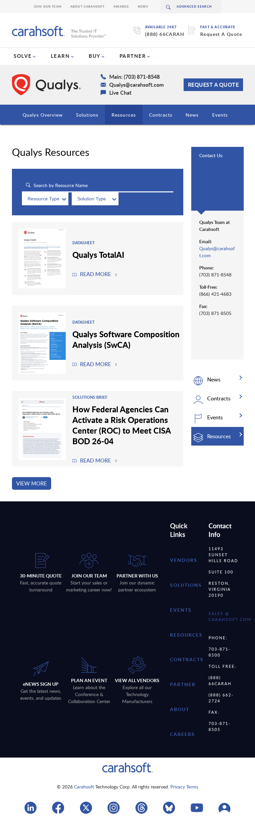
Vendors (183, 560)
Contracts (160, 115)
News (143, 6)
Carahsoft (84, 786)
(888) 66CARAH (164, 34)
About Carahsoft (87, 6)
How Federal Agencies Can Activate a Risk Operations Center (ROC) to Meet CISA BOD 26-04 (121, 425)
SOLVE (23, 55)
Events (220, 115)
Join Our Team (48, 6)
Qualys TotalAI (98, 254)
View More (31, 483)
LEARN (60, 55)
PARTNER (133, 55)
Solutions (87, 115)
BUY (95, 55)
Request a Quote (213, 84)
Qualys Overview (43, 115)
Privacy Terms (184, 786)
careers (182, 734)
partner (183, 684)
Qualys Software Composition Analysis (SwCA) (126, 339)
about (179, 709)
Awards (121, 6)
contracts (187, 659)
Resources (124, 115)
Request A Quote (221, 34)
